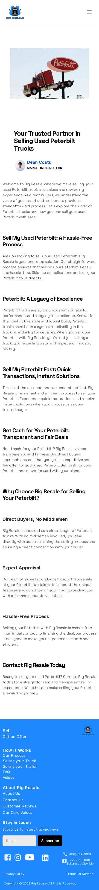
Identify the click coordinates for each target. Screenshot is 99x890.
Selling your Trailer (20, 766)
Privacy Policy (14, 874)
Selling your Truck (19, 761)
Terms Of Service (80, 874)
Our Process (14, 755)
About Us (11, 793)
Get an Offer (15, 736)
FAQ (6, 772)
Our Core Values (17, 812)
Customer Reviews (19, 806)
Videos (9, 777)
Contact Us (13, 800)
